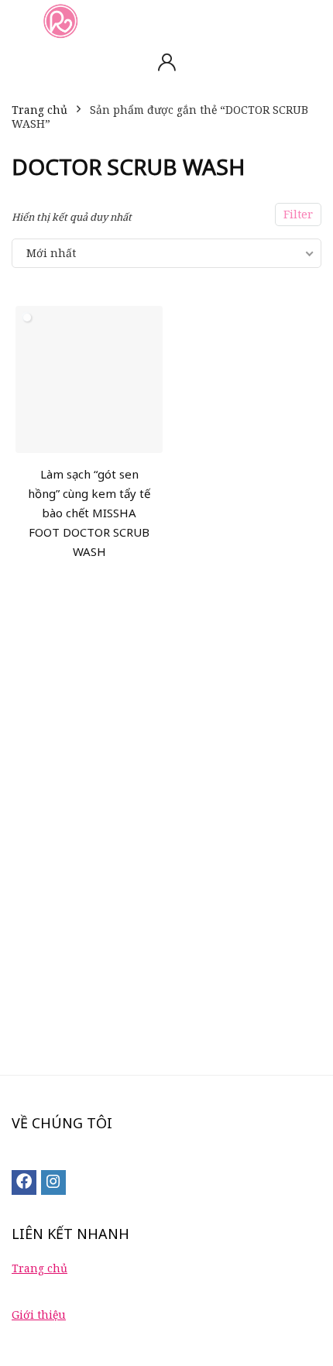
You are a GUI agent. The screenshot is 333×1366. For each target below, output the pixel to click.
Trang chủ (39, 109)
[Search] (309, 20)
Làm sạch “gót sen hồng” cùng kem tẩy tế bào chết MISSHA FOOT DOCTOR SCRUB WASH (89, 512)
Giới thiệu (39, 1314)
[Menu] (18, 20)
